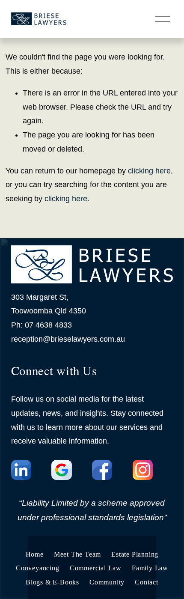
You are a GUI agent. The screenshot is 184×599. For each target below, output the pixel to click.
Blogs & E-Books (52, 582)
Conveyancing (37, 568)
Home (35, 554)
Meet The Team (77, 554)
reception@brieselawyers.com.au (68, 339)
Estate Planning (134, 554)
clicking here (149, 171)
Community (107, 582)
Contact (146, 582)
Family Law (150, 568)
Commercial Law (96, 568)
